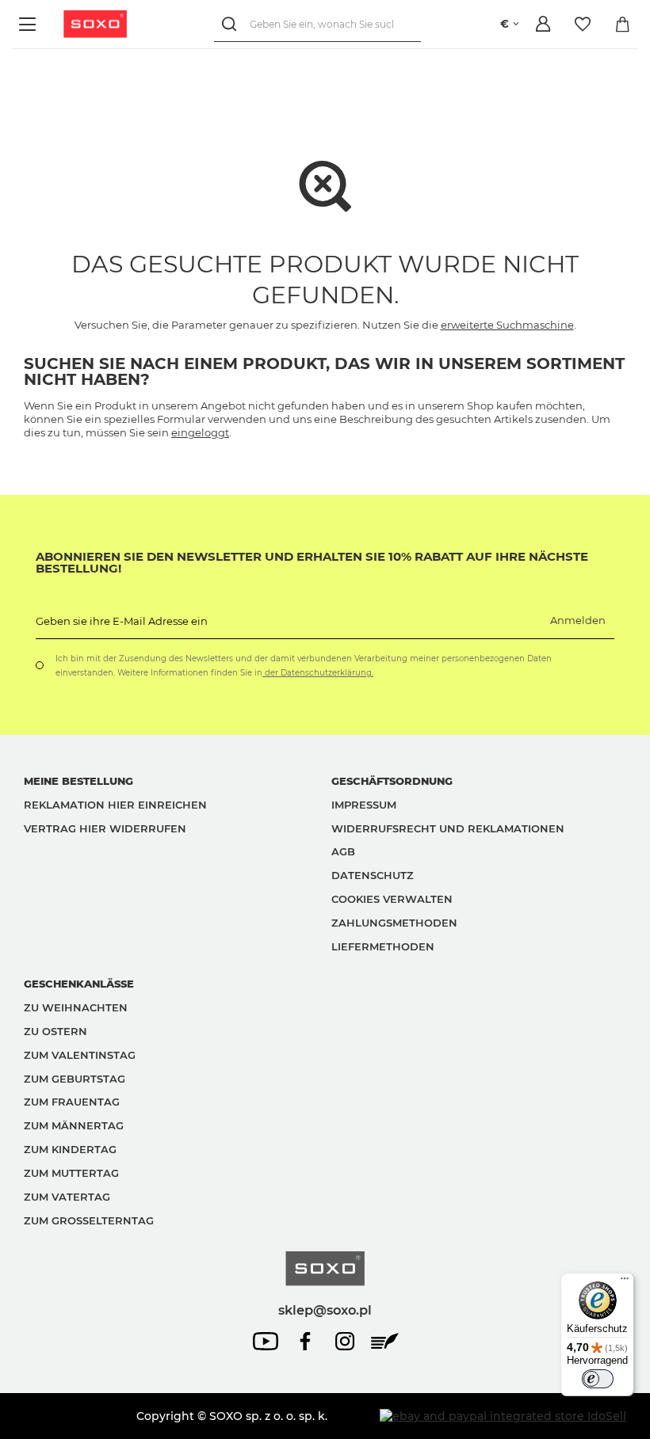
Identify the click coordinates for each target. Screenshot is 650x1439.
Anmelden (578, 620)
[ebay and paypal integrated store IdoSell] (503, 1416)
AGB (343, 851)
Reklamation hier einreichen (115, 804)
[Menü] (30, 24)
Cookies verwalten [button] (392, 899)
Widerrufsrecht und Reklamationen (447, 828)
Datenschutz (372, 875)
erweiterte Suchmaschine (507, 324)
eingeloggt (200, 432)
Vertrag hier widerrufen (105, 828)
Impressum (363, 804)
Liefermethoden (382, 946)
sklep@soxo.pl (325, 1310)
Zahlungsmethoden (394, 922)
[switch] (598, 1378)
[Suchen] (232, 24)
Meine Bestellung (78, 781)
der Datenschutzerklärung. (317, 673)
